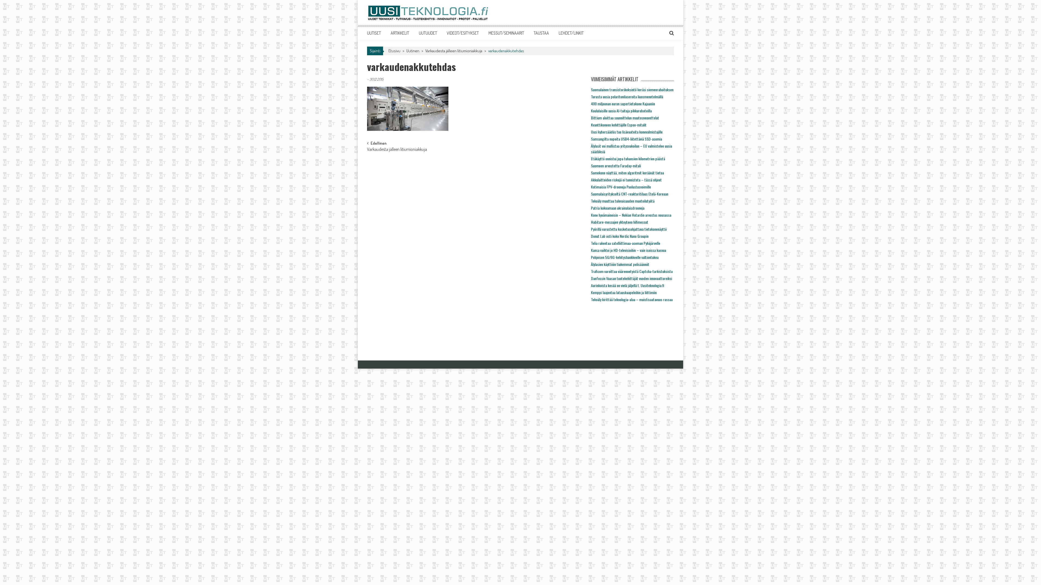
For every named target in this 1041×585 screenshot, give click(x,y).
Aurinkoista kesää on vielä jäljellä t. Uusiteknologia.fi (627, 285)
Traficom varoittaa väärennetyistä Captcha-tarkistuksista (632, 271)
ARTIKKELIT (400, 33)
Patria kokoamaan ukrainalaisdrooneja (617, 208)
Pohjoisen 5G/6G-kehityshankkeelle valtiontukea (624, 257)
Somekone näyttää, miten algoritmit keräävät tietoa (627, 173)
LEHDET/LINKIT (571, 33)
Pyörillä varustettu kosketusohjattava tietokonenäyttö (629, 229)
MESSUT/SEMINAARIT (506, 33)
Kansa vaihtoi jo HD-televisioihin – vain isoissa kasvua (628, 250)
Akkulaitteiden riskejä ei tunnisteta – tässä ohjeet (626, 180)
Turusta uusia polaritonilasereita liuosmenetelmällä (627, 96)
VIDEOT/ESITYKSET (463, 33)
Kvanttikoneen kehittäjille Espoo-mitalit (619, 125)
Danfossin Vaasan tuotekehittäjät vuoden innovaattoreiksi (631, 278)
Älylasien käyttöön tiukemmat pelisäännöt (620, 264)
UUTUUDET (428, 33)
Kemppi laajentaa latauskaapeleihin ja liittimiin (624, 292)
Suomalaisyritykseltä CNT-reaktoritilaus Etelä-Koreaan (629, 194)
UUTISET (374, 33)
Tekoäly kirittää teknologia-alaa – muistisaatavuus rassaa (632, 299)
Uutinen (412, 50)
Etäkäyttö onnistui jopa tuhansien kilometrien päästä (628, 158)
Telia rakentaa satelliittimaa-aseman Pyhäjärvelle (625, 243)
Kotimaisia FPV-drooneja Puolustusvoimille (621, 187)
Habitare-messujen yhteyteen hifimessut (619, 222)
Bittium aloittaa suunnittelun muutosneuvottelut (625, 118)
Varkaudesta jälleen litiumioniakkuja (453, 50)
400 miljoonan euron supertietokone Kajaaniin (623, 103)
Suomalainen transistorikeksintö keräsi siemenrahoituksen (632, 89)
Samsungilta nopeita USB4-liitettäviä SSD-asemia (626, 139)
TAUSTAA (541, 33)
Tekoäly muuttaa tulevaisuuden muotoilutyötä (622, 201)
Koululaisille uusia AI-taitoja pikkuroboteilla (621, 110)
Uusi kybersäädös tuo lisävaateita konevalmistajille (627, 132)
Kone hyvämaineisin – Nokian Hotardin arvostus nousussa (631, 215)
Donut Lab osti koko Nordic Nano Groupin (619, 236)
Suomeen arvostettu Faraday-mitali (616, 165)
